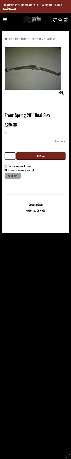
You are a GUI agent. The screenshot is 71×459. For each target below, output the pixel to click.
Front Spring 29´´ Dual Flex (42, 38)
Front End (13, 38)
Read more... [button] (60, 141)
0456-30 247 (54, 4)
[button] (55, 20)
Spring (24, 38)
